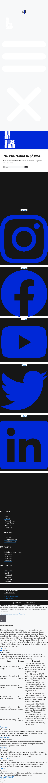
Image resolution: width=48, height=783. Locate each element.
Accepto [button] (22, 614)
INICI (7, 19)
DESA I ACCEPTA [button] (7, 777)
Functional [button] (3, 727)
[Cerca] (26, 167)
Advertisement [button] (5, 758)
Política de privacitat (11, 591)
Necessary (6, 650)
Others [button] (2, 769)
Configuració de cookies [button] (9, 614)
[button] (24, 80)
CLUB (7, 21)
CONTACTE (9, 27)
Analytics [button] (3, 748)
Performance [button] (4, 737)
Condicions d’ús (9, 593)
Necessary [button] (3, 648)
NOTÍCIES (9, 24)
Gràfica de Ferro (29, 604)
